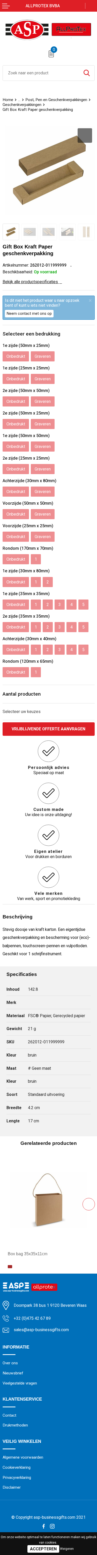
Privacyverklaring (17, 1477)
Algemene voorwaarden (23, 1457)
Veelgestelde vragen (20, 1383)
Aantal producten (22, 694)
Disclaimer (12, 1487)
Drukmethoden (15, 1425)
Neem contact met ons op (29, 313)
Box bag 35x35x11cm (27, 1254)
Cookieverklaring (17, 1467)
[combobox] (41, 73)
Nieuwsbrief (13, 1373)
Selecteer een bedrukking (31, 334)
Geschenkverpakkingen (22, 104)
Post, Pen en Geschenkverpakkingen (56, 99)
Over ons (10, 1363)
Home (8, 99)
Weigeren (67, 1549)
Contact (9, 1415)
